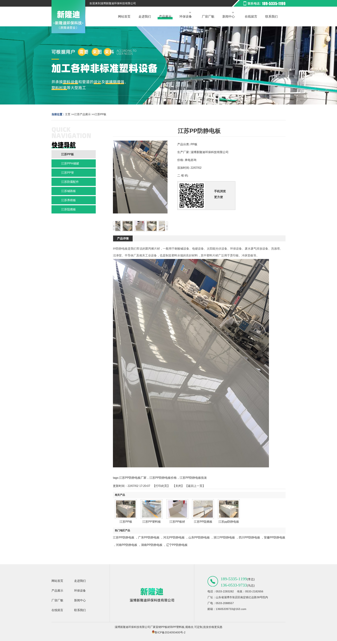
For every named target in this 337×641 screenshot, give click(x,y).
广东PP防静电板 (149, 537)
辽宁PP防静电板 (177, 544)
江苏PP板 (100, 114)
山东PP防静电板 (199, 537)
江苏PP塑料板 (151, 521)
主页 (67, 114)
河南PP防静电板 (126, 544)
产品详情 (123, 238)
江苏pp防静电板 (228, 521)
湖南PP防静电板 (151, 544)
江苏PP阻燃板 (203, 521)
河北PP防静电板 (174, 537)
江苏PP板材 (177, 521)
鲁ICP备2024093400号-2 (170, 632)
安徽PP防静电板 (274, 537)
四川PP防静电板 (249, 537)
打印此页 (161, 485)
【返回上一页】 (195, 485)
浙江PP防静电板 (224, 537)
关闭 (178, 485)
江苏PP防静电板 (123, 537)
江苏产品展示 (82, 114)
